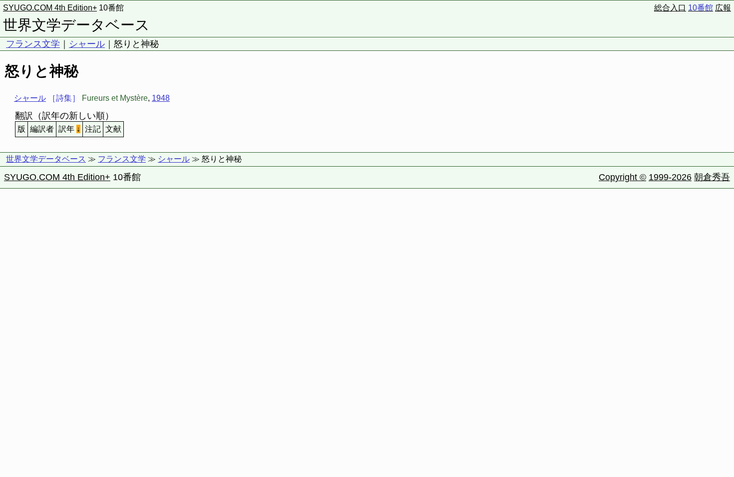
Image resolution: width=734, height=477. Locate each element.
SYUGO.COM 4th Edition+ (50, 7)
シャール (87, 44)
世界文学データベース (76, 25)
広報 (723, 7)
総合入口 (670, 7)
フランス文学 (33, 44)
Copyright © (622, 177)
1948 (161, 98)
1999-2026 (670, 177)
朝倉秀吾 (712, 177)
